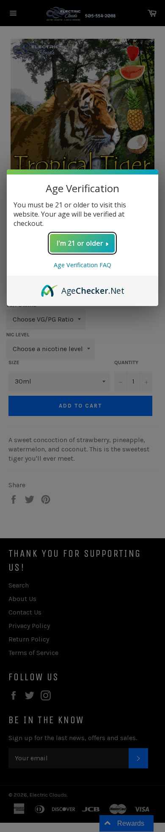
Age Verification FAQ (82, 265)
